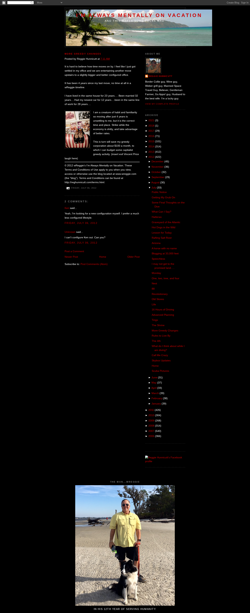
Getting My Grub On (163, 197)
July (154, 187)
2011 (151, 409)
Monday (156, 273)
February (157, 398)
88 (153, 288)
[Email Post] (68, 188)
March (155, 393)
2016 (151, 136)
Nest (154, 283)
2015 (151, 141)
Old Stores (158, 299)
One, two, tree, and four (165, 278)
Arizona (156, 243)
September (158, 177)
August (155, 182)
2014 (151, 146)
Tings (155, 319)
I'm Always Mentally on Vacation (139, 15)
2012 (151, 156)
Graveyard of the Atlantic (166, 222)
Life (154, 304)
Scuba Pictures (160, 370)
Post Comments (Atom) (94, 264)
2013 (151, 151)
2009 (151, 420)
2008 (151, 425)
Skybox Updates (161, 360)
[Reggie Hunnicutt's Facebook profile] (165, 461)
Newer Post (71, 256)
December (158, 161)
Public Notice (159, 192)
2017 (151, 130)
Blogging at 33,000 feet (165, 253)
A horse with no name (164, 248)
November (158, 166)
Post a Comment (74, 251)
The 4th (156, 340)
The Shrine (158, 325)
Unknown (70, 231)
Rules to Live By (161, 335)
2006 (151, 436)
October (156, 172)
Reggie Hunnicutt (160, 76)
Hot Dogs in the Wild (163, 227)
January (156, 403)
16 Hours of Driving (163, 309)
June (154, 377)
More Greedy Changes (83, 54)
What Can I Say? (161, 211)
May (154, 382)
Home (102, 256)
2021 (151, 120)
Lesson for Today (162, 232)
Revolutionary (160, 294)
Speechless (158, 258)
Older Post (133, 256)
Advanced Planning (163, 314)
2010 (151, 415)
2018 (151, 125)
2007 (151, 430)
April (153, 387)
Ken (67, 208)
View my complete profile (162, 104)
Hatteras (157, 216)
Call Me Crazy (160, 355)
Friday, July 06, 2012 (81, 222)
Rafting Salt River (162, 237)
